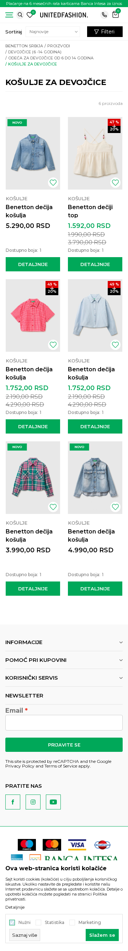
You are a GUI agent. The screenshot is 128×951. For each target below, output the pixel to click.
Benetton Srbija (24, 45)
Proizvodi (58, 45)
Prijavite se (64, 745)
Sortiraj (13, 31)
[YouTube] (53, 802)
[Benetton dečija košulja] (33, 153)
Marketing (90, 922)
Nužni (24, 922)
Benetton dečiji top (90, 211)
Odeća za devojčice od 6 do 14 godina (51, 57)
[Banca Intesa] (75, 859)
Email (14, 710)
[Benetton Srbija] (64, 14)
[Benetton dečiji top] (95, 153)
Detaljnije (33, 264)
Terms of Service (60, 766)
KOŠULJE (16, 198)
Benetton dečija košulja (29, 211)
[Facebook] (13, 802)
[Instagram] (33, 802)
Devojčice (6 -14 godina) (35, 51)
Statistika (54, 922)
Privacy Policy (19, 766)
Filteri (107, 31)
